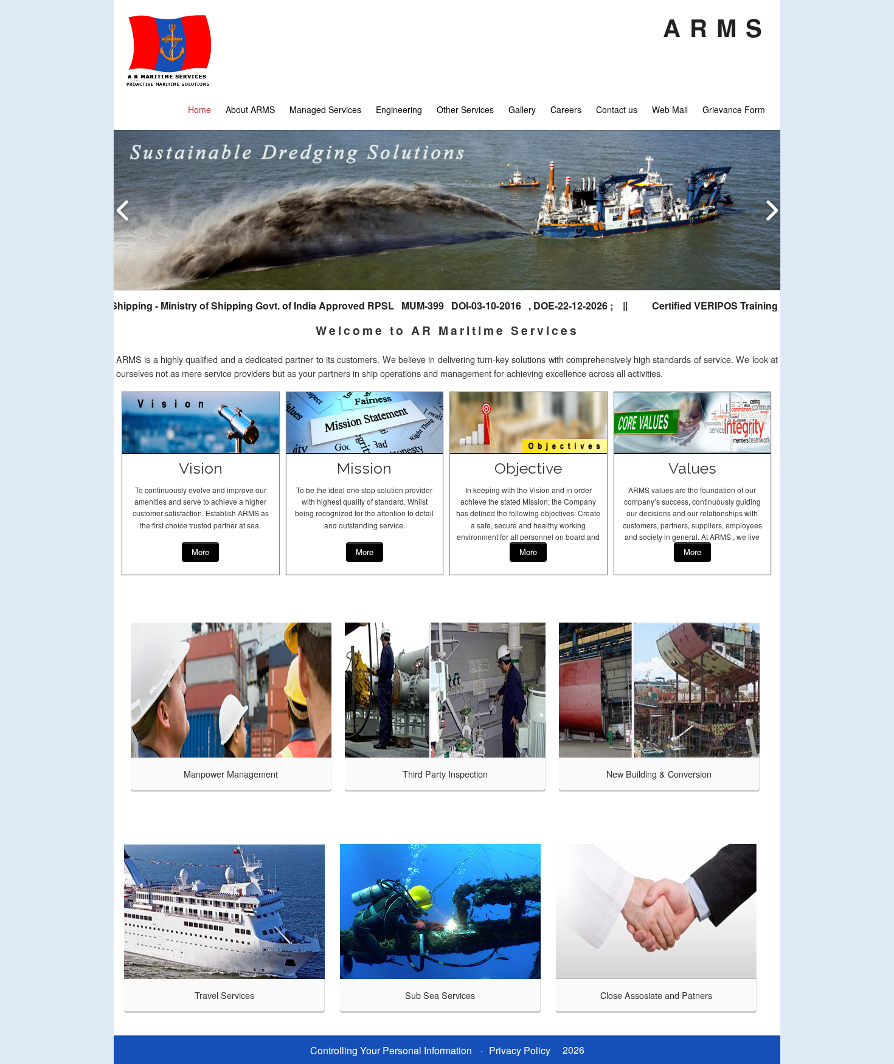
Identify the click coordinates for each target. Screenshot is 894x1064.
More (200, 552)
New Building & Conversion (659, 773)
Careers (565, 109)
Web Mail (670, 109)
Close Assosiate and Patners (656, 995)
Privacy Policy (519, 1050)
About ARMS (250, 109)
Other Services (465, 109)
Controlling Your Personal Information (391, 1050)
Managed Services (325, 109)
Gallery (522, 109)
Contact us (616, 109)
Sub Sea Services (440, 995)
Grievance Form (733, 109)
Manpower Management (231, 773)
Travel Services (224, 995)
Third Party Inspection (445, 773)
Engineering (399, 109)
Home (199, 109)
